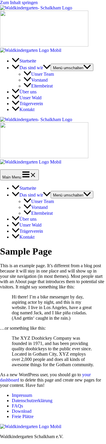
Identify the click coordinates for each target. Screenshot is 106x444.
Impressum (22, 395)
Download (22, 411)
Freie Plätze (23, 416)
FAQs (17, 405)
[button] (47, 67)
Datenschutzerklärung (32, 400)
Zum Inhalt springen (19, 2)
